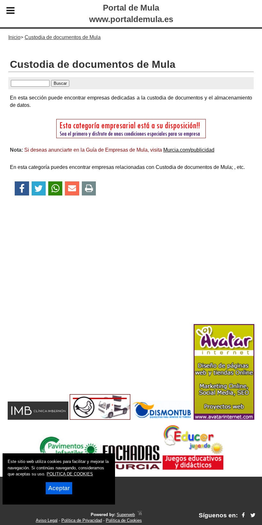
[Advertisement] (131, 271)
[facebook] (243, 515)
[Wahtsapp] (55, 188)
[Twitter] (39, 188)
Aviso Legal (47, 520)
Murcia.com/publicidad (188, 150)
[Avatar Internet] (224, 418)
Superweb (126, 514)
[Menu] (10, 11)
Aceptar (59, 488)
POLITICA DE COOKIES (70, 474)
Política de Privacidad (81, 520)
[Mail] (72, 188)
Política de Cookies (124, 520)
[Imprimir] (89, 188)
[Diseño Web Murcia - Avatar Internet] (139, 514)
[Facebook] (22, 188)
